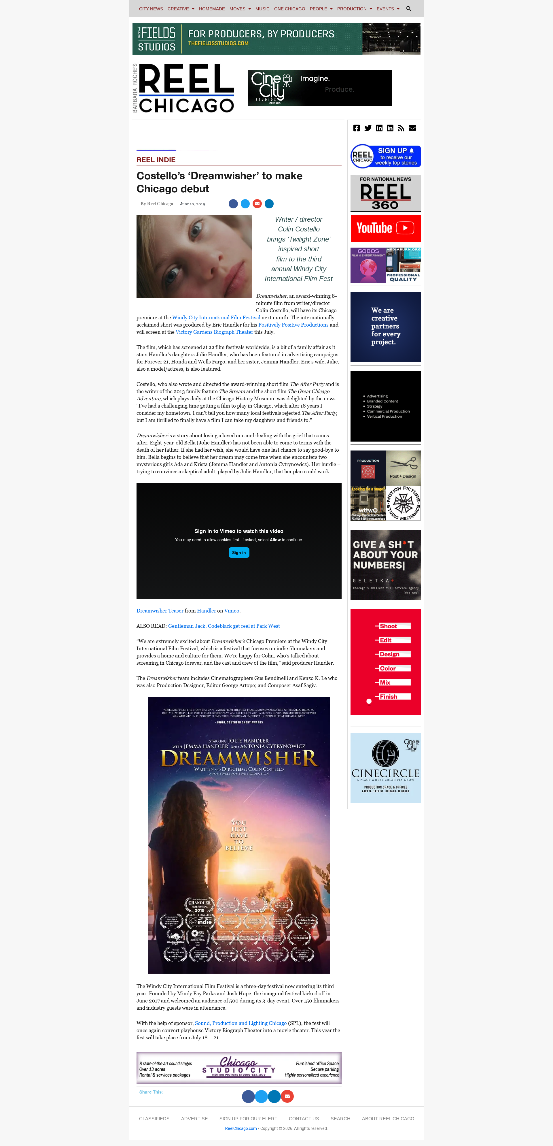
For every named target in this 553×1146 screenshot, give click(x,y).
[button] (409, 8)
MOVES (237, 8)
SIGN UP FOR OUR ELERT (248, 1118)
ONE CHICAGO (289, 8)
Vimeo (231, 611)
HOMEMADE (212, 8)
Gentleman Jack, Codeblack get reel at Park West (224, 626)
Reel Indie (156, 160)
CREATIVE (178, 8)
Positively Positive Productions (293, 325)
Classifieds (154, 1118)
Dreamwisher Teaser (160, 611)
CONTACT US (304, 1118)
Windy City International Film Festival (216, 317)
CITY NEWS (151, 8)
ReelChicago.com (241, 1128)
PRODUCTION (352, 8)
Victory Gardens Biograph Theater (214, 332)
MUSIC (262, 8)
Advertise (194, 1118)
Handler (206, 611)
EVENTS (385, 8)
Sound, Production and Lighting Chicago (241, 1023)
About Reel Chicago (388, 1118)
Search (341, 1118)
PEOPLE (318, 8)
